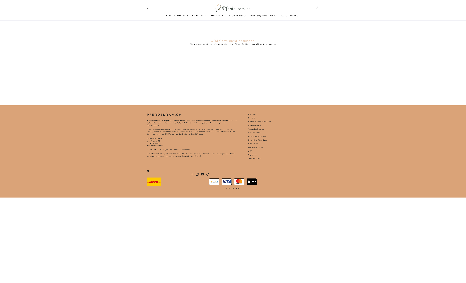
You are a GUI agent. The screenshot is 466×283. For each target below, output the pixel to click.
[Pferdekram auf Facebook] (192, 174)
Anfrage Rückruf (254, 125)
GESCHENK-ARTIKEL (237, 16)
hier (247, 44)
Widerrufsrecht (254, 133)
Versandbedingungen (256, 129)
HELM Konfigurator (258, 16)
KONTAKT (294, 16)
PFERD (194, 16)
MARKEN (274, 16)
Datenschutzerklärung (257, 136)
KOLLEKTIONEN (181, 16)
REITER (204, 16)
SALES (284, 16)
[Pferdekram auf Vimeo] (207, 174)
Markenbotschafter (255, 147)
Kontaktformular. (197, 134)
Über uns (252, 114)
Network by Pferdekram (257, 140)
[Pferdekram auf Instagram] (197, 174)
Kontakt (251, 118)
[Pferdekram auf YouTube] (202, 174)
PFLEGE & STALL (217, 16)
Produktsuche (253, 144)
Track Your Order (255, 158)
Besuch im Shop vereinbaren (259, 122)
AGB (250, 151)
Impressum (252, 155)
